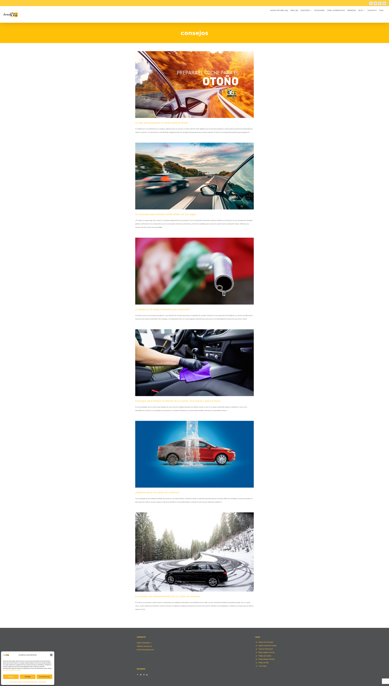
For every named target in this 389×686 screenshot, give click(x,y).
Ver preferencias (44, 676)
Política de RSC (264, 662)
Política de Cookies (265, 656)
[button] (51, 655)
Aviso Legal (262, 666)
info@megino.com (147, 650)
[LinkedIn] (147, 674)
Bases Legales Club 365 (267, 652)
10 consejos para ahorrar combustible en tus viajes (165, 214)
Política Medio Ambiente (267, 659)
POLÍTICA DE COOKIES (15, 682)
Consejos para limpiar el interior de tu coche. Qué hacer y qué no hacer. (178, 400)
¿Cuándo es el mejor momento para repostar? (162, 309)
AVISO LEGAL (42, 682)
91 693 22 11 (148, 646)
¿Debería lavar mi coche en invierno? (157, 492)
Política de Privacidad (266, 642)
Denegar (27, 676)
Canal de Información (266, 649)
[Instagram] (144, 674)
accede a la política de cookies (12, 670)
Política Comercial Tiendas (267, 645)
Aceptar (10, 676)
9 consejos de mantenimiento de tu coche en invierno (167, 596)
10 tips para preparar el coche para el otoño (161, 122)
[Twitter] (141, 674)
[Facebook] (137, 674)
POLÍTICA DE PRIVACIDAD (30, 682)
